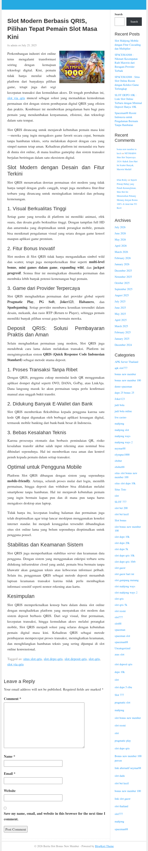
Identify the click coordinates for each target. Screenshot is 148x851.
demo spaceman (123, 386)
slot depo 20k (122, 543)
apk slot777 (121, 368)
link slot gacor (122, 798)
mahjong (119, 423)
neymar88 (120, 448)
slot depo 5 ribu (123, 687)
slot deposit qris (76, 658)
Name (9, 756)
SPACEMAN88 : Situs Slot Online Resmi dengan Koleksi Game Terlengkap (127, 83)
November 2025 (123, 277)
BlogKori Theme (104, 846)
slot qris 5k (121, 605)
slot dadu (120, 776)
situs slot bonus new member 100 (126, 475)
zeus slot (119, 654)
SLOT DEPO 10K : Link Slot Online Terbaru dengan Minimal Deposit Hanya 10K (128, 101)
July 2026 (120, 227)
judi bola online (123, 411)
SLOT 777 (120, 502)
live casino (120, 417)
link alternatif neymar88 (128, 768)
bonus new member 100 (128, 380)
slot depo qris (53, 658)
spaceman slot (122, 636)
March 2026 (121, 252)
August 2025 (122, 295)
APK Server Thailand (126, 362)
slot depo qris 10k (125, 555)
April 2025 (121, 320)
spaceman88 (121, 642)
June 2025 (120, 307)
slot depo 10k (122, 537)
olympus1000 (122, 454)
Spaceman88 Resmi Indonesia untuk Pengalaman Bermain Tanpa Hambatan (126, 119)
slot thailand (121, 806)
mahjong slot (122, 430)
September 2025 (123, 289)
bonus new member (125, 374)
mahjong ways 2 (124, 442)
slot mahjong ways (125, 586)
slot (117, 495)
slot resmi (120, 611)
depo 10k (120, 672)
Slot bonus (120, 520)
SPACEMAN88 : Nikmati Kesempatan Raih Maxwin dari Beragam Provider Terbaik (126, 62)
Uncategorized (122, 648)
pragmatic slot (122, 702)
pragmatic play (123, 740)
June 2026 (120, 233)
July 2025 (120, 301)
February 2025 (123, 332)
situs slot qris (32, 658)
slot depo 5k (121, 549)
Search (119, 14)
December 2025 (123, 270)
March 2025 (121, 326)
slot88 (118, 623)
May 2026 (120, 239)
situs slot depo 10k (125, 483)
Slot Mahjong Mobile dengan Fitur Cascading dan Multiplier (128, 44)
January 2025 (122, 338)
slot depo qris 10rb (125, 561)
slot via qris (16, 97)
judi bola (119, 405)
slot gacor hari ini (124, 574)
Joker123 (120, 399)
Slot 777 (119, 695)
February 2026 (123, 258)
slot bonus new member (128, 718)
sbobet (118, 461)
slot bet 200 (121, 508)
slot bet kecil (122, 514)
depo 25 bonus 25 (124, 392)
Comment (12, 698)
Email (9, 773)
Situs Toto (120, 489)
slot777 (119, 617)
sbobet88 (119, 467)
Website (10, 790)
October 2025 (122, 283)
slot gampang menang (127, 580)
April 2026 (121, 245)
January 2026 (122, 264)
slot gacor (120, 568)
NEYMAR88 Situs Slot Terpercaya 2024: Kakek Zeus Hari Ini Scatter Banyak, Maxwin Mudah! (127, 161)
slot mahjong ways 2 (126, 592)
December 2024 (123, 345)
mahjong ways (122, 436)
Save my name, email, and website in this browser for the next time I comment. (54, 816)
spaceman (120, 629)
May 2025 (120, 314)
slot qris (94, 658)
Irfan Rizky (122, 179)
